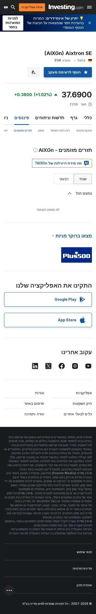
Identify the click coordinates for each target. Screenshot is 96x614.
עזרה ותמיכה (34, 414)
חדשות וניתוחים (49, 117)
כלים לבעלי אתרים (78, 414)
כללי (88, 117)
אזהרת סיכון (84, 585)
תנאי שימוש (84, 552)
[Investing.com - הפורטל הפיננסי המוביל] (66, 7)
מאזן (41, 130)
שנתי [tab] (83, 179)
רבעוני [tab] (63, 179)
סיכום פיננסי (84, 130)
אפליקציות (84, 393)
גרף (74, 117)
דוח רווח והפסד (60, 130)
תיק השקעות (82, 403)
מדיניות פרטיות (82, 568)
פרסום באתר (34, 403)
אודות (39, 393)
